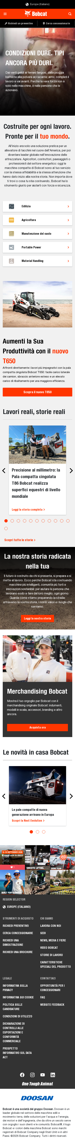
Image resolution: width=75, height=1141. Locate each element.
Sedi (43, 933)
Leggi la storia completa (27, 509)
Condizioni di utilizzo (17, 1016)
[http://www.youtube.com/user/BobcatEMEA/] (42, 1076)
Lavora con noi (50, 926)
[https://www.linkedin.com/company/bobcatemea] (53, 1076)
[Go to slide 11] (68, 520)
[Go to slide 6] (37, 520)
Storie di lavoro (51, 955)
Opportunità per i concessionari (52, 988)
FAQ (42, 997)
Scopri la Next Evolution (27, 820)
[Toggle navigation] (6, 14)
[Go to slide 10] (61, 520)
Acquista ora (37, 727)
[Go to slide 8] (49, 520)
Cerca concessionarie (18, 933)
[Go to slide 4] (24, 520)
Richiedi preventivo (16, 926)
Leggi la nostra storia (37, 618)
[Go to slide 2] (12, 520)
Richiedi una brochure (18, 952)
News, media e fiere (53, 940)
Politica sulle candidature (12, 1007)
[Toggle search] (69, 14)
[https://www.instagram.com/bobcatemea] (32, 1076)
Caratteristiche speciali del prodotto (55, 964)
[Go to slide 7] (43, 520)
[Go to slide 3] (18, 520)
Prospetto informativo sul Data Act (17, 1053)
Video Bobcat (49, 947)
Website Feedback (52, 1004)
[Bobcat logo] (36, 14)
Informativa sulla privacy (15, 988)
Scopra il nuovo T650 (37, 392)
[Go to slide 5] (30, 520)
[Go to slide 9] (55, 520)
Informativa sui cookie (18, 997)
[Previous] (4, 470)
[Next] (70, 470)
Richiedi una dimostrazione (13, 943)
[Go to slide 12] (6, 528)
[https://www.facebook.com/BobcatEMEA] (22, 1076)
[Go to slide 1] (6, 520)
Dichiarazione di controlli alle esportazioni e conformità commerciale (14, 1032)
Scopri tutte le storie (19, 540)
